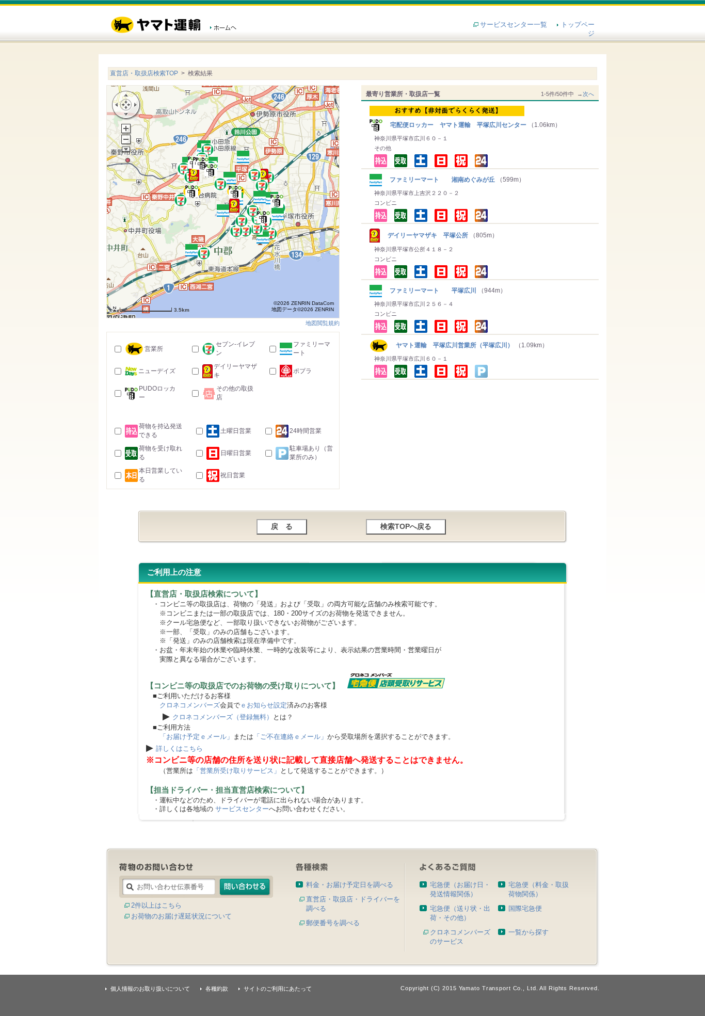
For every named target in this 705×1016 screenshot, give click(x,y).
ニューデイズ (156, 371)
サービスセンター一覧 (513, 24)
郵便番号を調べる (333, 923)
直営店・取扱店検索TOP (144, 73)
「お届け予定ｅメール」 (196, 736)
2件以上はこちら (156, 905)
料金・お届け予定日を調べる (349, 885)
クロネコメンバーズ (189, 705)
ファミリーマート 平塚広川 (430, 290)
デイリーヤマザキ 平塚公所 (425, 235)
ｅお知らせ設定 (263, 705)
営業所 (154, 348)
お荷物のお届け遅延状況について (181, 916)
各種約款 (216, 989)
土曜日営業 (235, 430)
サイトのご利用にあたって (278, 989)
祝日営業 (232, 475)
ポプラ (302, 371)
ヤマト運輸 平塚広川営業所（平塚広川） (451, 345)
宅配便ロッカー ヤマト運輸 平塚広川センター (455, 124)
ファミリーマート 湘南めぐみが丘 (439, 179)
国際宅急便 (525, 908)
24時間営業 (306, 430)
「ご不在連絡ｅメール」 (290, 736)
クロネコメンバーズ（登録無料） (222, 717)
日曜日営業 (235, 453)
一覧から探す (528, 932)
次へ (588, 94)
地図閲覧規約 (323, 323)
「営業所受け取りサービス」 (236, 771)
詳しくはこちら (179, 748)
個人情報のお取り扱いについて (150, 989)
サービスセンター (242, 809)
